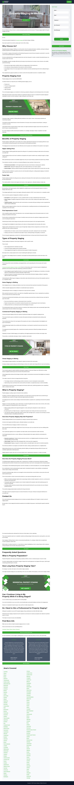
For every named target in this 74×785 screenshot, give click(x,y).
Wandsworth (29, 686)
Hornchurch (6, 730)
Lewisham (6, 688)
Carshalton (29, 693)
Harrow (28, 757)
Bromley (5, 711)
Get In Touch (61, 46)
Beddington (6, 776)
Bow (4, 723)
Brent (28, 722)
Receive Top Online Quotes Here (26, 632)
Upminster (6, 738)
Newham (5, 692)
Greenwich (6, 687)
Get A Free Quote (26, 663)
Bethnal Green (6, 728)
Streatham (6, 752)
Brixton (5, 742)
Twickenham (29, 743)
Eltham (11, 629)
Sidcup (8, 629)
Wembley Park (29, 740)
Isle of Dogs (6, 695)
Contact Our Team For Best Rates (26, 135)
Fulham (28, 702)
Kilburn (28, 707)
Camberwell (6, 735)
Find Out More (26, 455)
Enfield (28, 717)
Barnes (28, 715)
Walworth (5, 733)
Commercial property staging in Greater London (11, 267)
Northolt (28, 764)
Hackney (5, 740)
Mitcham (28, 681)
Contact (69, 1)
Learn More (26, 185)
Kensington (29, 691)
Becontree (6, 704)
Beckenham (6, 709)
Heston (28, 762)
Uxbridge (28, 777)
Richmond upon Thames (31, 729)
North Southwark (7, 743)
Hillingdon (29, 772)
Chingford (28, 678)
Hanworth (28, 765)
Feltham (28, 767)
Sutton (28, 712)
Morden (28, 700)
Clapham (5, 754)
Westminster (6, 750)
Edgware (28, 750)
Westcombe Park (7, 683)
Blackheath (6, 685)
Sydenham (6, 719)
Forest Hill (6, 714)
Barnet (28, 738)
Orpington (5, 702)
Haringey (28, 684)
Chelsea (28, 671)
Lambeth (5, 745)
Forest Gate (6, 712)
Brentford (28, 733)
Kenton (28, 752)
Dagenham (6, 700)
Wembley (28, 741)
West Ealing (29, 745)
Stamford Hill (6, 764)
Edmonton (29, 695)
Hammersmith (29, 714)
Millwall (5, 699)
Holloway (5, 774)
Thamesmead (6, 680)
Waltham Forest (7, 766)
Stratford (5, 716)
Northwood (29, 776)
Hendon (28, 724)
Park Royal (29, 726)
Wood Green (29, 690)
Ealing (28, 746)
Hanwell (28, 748)
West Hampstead (30, 710)
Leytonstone (6, 731)
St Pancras (6, 769)
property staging (20, 40)
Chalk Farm (29, 679)
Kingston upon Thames (31, 734)
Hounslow (28, 753)
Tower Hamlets (6, 718)
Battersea (28, 676)
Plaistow (5, 697)
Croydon (5, 762)
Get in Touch (26, 367)
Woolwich (18, 629)
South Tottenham (7, 771)
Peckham (5, 721)
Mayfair (5, 773)
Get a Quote (26, 548)
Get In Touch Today (26, 34)
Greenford (28, 755)
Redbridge (6, 726)
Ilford (5, 707)
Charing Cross (6, 759)
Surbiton (28, 736)
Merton (28, 688)
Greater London (7, 681)
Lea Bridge (6, 747)
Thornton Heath (7, 757)
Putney (28, 705)
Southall (28, 760)
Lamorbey (4, 629)
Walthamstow (6, 749)
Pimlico (5, 761)
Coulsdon (28, 709)
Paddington (29, 683)
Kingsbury (28, 731)
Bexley (14, 629)
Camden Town (29, 672)
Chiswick (28, 721)
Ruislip (28, 774)
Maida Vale (29, 698)
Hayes (28, 769)
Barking (5, 690)
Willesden (28, 719)
